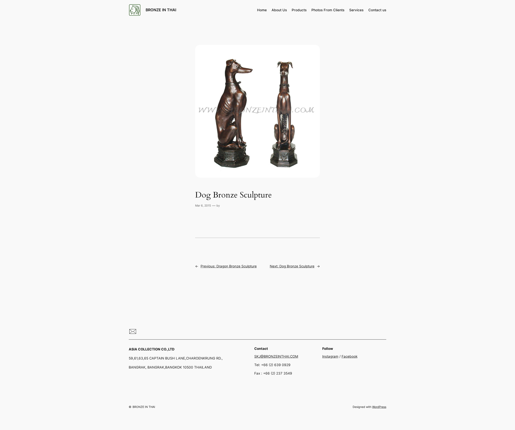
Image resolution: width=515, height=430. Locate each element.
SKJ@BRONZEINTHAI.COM (276, 356)
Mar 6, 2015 (203, 205)
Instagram (330, 356)
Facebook (349, 356)
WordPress (379, 406)
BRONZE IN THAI (161, 9)
